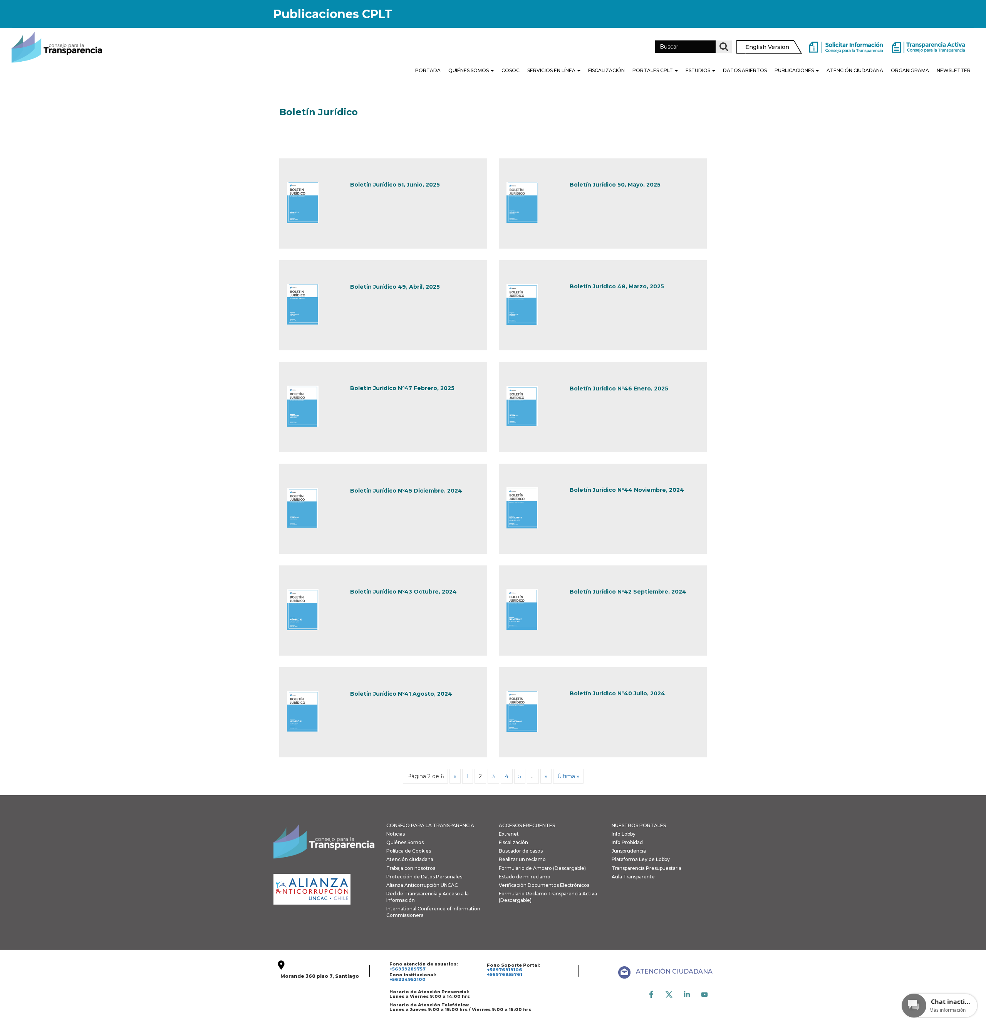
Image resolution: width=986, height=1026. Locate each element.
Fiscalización (606, 70)
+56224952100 (407, 979)
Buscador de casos (521, 851)
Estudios (698, 70)
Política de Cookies (408, 851)
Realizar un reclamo (522, 859)
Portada (428, 70)
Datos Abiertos (745, 70)
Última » (568, 776)
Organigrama (910, 70)
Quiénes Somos (469, 70)
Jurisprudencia (629, 851)
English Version (767, 47)
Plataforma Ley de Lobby (641, 859)
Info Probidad (627, 842)
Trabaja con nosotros (410, 868)
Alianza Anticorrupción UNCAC (422, 885)
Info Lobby (624, 834)
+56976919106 (504, 969)
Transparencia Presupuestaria (646, 868)
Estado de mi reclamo (524, 877)
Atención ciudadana (409, 859)
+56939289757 (407, 969)
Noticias (395, 834)
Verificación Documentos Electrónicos (544, 885)
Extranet (509, 834)
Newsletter (954, 70)
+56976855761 (504, 974)
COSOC (510, 70)
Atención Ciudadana (855, 70)
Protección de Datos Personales (424, 877)
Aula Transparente (633, 877)
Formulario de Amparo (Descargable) (542, 868)
